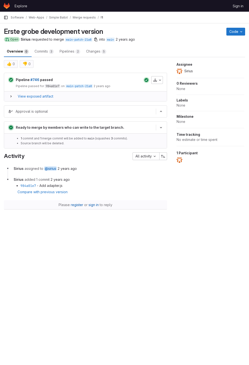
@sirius (50, 168)
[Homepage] (7, 6)
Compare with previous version (43, 192)
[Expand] (11, 96)
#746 (34, 80)
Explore (21, 6)
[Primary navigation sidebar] (6, 17)
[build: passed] (146, 80)
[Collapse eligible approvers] (161, 111)
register (77, 205)
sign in (94, 205)
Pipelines (69, 51)
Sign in (238, 6)
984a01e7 (52, 86)
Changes (95, 51)
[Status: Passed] (11, 80)
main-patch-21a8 (78, 40)
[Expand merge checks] (161, 127)
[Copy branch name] (96, 39)
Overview (17, 51)
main (110, 40)
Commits (43, 51)
